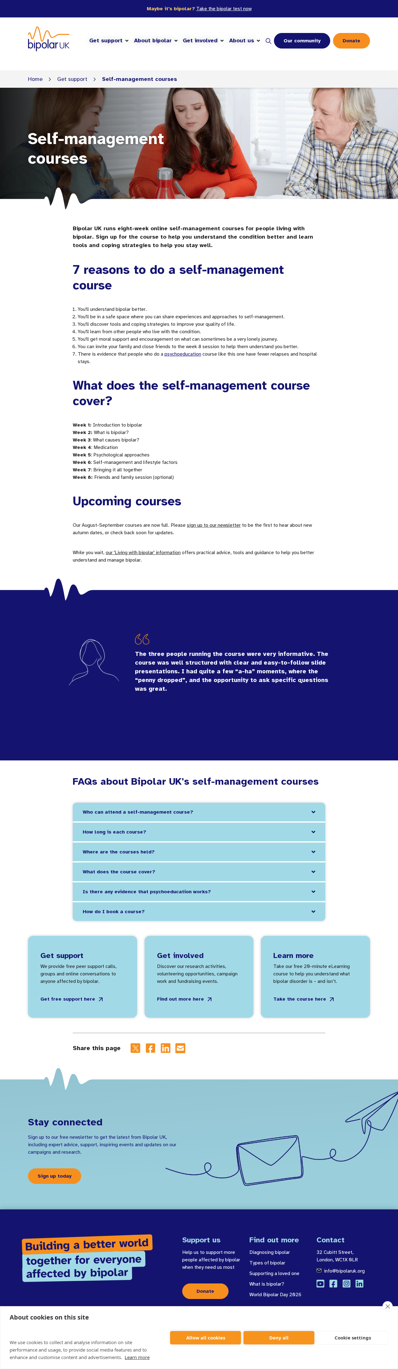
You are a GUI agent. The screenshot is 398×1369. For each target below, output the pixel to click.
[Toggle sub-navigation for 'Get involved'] (222, 40)
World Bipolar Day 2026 (275, 1295)
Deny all (279, 1337)
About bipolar (153, 40)
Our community (302, 41)
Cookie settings (353, 1337)
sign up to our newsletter (214, 525)
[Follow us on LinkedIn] (359, 1283)
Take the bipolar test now (224, 9)
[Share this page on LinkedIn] (165, 1048)
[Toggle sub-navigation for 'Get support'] (127, 40)
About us (241, 40)
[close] (387, 1306)
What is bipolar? (266, 1284)
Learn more (137, 1357)
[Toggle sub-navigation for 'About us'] (258, 40)
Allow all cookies (205, 1337)
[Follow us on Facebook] (333, 1283)
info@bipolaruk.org (344, 1271)
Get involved (200, 40)
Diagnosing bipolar (269, 1252)
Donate (351, 41)
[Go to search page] (268, 41)
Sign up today (55, 1176)
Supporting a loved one (274, 1273)
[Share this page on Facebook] (150, 1048)
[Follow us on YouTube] (320, 1283)
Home (35, 79)
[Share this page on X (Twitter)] (136, 1048)
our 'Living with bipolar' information (143, 552)
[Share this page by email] (180, 1048)
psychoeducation (182, 354)
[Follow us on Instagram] (346, 1283)
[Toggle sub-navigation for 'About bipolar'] (176, 40)
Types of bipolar (267, 1263)
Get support (106, 40)
